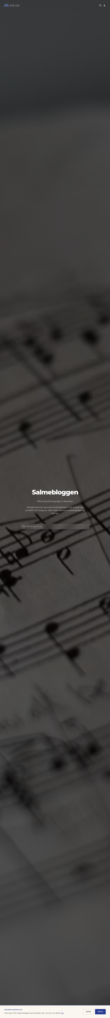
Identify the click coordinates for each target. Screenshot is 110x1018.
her (62, 1013)
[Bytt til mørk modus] (105, 5)
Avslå (88, 1012)
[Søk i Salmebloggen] (100, 5)
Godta (100, 1012)
